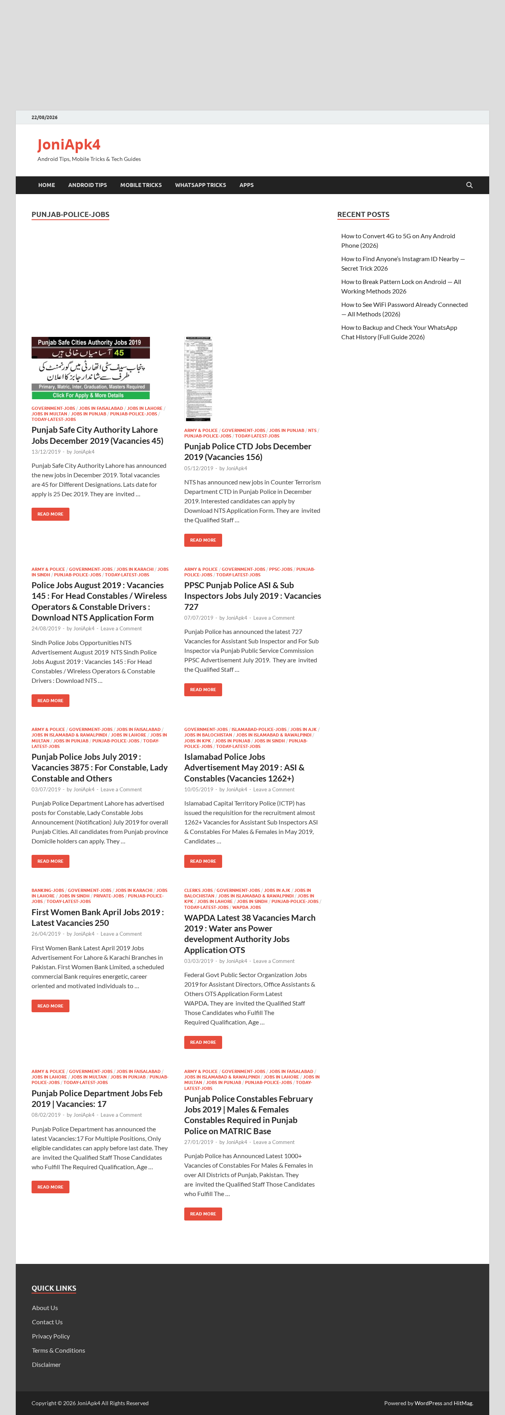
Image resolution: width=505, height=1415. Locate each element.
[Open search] (469, 185)
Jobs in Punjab (88, 414)
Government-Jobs (53, 408)
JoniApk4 (69, 144)
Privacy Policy (51, 1336)
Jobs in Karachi (134, 569)
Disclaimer (46, 1364)
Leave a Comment (121, 628)
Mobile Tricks (141, 185)
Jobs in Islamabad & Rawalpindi (69, 735)
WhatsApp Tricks (200, 185)
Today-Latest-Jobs (54, 419)
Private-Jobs (109, 896)
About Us (45, 1307)
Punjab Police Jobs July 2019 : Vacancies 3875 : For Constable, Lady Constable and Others (100, 767)
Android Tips (87, 185)
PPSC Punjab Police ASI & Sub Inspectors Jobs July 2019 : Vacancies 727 (252, 595)
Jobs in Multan (49, 414)
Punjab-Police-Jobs (133, 414)
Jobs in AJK (303, 729)
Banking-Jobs (48, 890)
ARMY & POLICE (201, 430)
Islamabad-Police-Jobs (259, 729)
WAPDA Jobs (246, 907)
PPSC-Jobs (280, 569)
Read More (48, 512)
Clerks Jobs (198, 890)
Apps (246, 185)
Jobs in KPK (197, 741)
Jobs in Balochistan (208, 735)
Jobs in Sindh (269, 741)
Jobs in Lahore (145, 408)
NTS (312, 430)
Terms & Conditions (58, 1350)
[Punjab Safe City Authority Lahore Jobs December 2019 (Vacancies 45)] (100, 368)
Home (46, 185)
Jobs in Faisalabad (101, 408)
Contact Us (47, 1321)
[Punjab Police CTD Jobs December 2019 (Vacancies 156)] (253, 379)
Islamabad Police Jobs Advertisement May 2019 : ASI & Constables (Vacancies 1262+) (244, 767)
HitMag (463, 1403)
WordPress (428, 1403)
